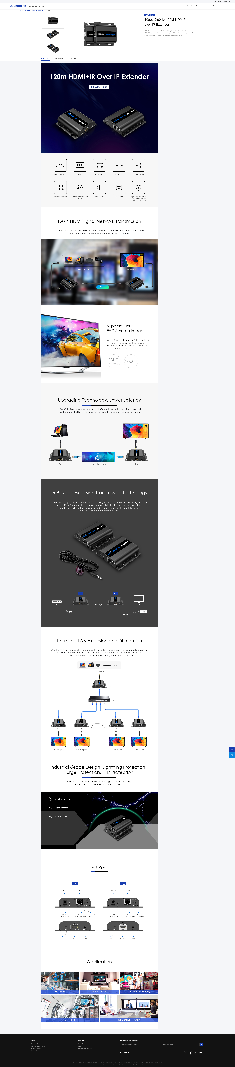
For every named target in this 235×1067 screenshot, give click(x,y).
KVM (79, 1046)
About (222, 6)
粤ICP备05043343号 (138, 1064)
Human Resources (36, 1048)
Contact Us (217, 1)
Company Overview (37, 1043)
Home (21, 10)
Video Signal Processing (85, 1048)
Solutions (180, 6)
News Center (200, 6)
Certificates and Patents (38, 1046)
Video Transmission (37, 10)
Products (189, 6)
